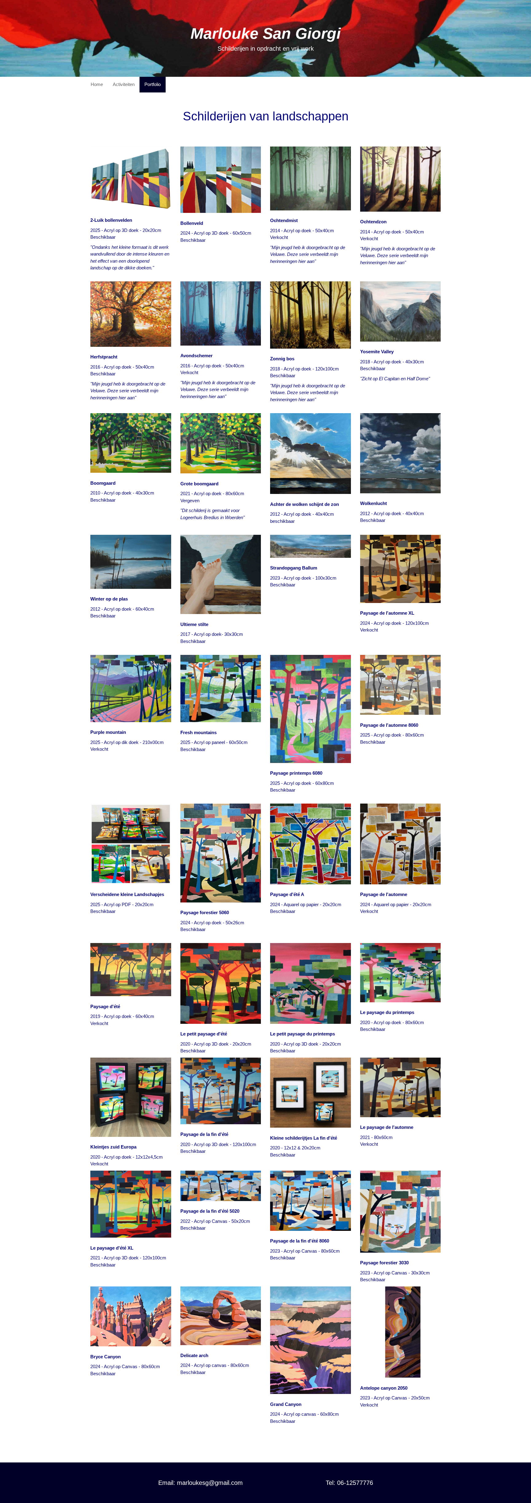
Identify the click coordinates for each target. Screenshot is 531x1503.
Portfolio (152, 84)
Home (97, 84)
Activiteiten (124, 84)
